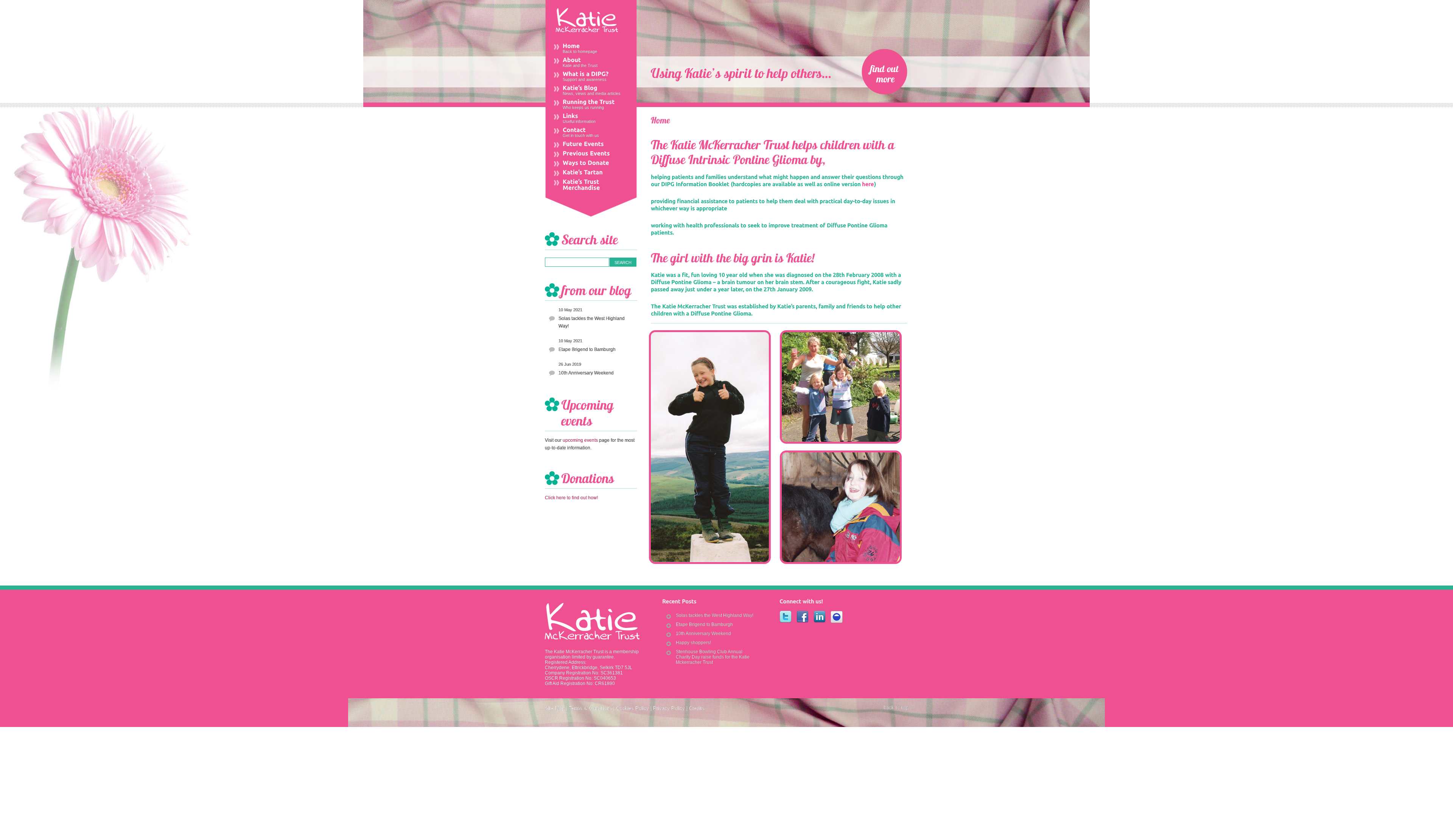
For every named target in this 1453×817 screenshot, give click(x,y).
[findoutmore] (884, 72)
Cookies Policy (632, 708)
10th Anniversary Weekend (586, 373)
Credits (697, 708)
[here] (868, 183)
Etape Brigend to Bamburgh (587, 349)
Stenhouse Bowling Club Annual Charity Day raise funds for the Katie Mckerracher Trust (713, 657)
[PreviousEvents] (591, 154)
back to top (896, 707)
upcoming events (580, 440)
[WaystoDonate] (591, 163)
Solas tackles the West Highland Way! (591, 322)
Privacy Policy (669, 708)
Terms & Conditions (590, 708)
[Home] (660, 119)
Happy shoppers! (693, 642)
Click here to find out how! (571, 497)
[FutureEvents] (591, 144)
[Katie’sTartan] (591, 173)
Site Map (555, 708)
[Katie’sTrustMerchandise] (591, 185)
